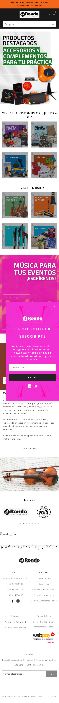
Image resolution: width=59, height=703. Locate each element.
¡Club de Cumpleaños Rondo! (43, 600)
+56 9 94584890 (15, 595)
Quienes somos (43, 578)
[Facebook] (29, 387)
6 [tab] (35, 523)
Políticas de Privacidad (15, 622)
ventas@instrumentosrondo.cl (15, 578)
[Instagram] (35, 387)
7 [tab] (38, 523)
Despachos (44, 584)
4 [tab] (29, 523)
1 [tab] (25, 103)
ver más (16, 71)
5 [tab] (32, 523)
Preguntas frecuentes (44, 595)
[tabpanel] (29, 68)
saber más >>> (16, 298)
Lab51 (54, 696)
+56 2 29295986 (15, 584)
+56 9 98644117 (15, 589)
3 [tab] (34, 103)
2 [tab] (30, 103)
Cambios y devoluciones (43, 589)
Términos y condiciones (15, 627)
